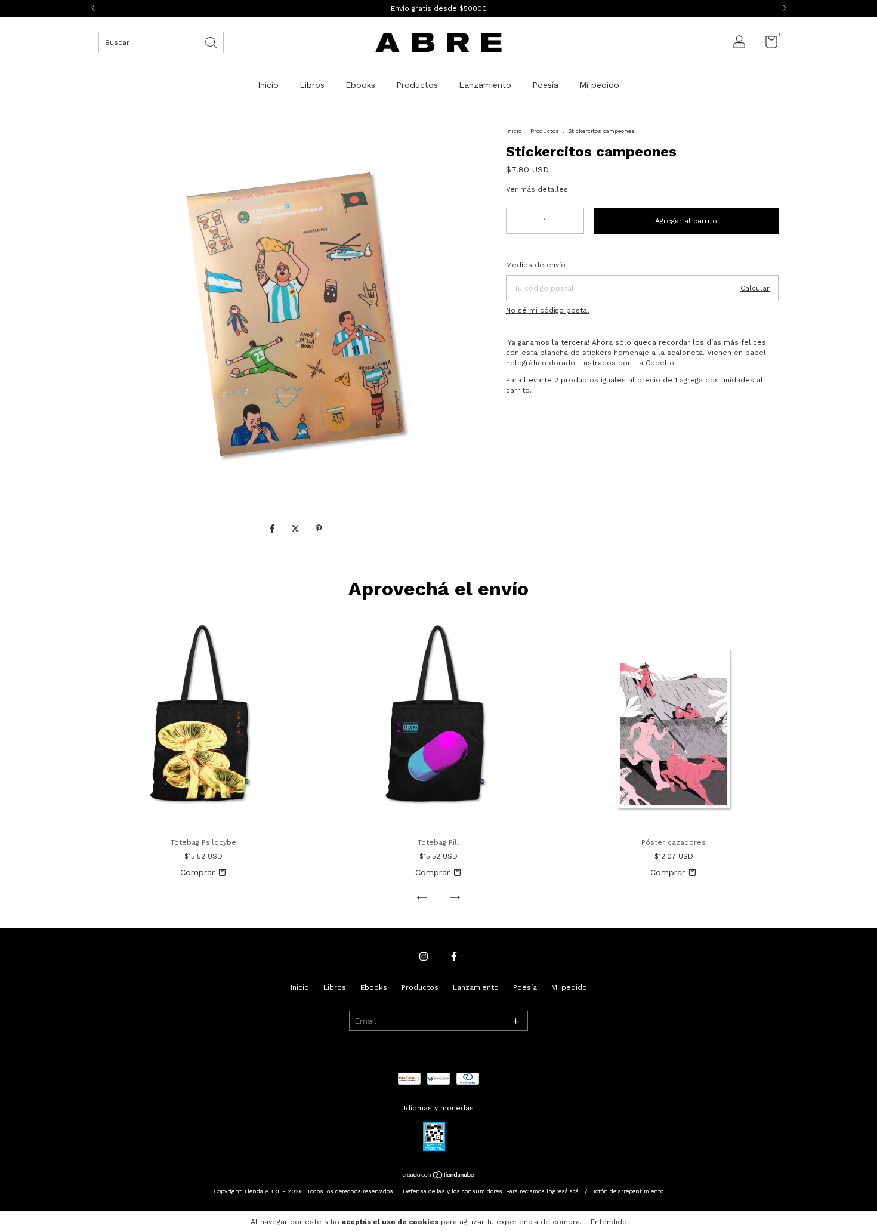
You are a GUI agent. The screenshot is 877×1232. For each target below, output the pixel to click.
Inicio (268, 84)
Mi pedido (599, 84)
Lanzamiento (485, 84)
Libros (312, 84)
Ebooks (360, 84)
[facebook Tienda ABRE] (454, 956)
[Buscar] (212, 41)
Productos (417, 84)
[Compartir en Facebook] (273, 529)
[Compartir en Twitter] (296, 529)
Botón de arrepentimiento (627, 1191)
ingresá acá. (563, 1191)
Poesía (545, 84)
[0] (767, 45)
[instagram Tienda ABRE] (423, 956)
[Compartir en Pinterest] (318, 529)
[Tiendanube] (439, 1176)
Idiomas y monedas (439, 1108)
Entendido (609, 1222)
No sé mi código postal (547, 310)
